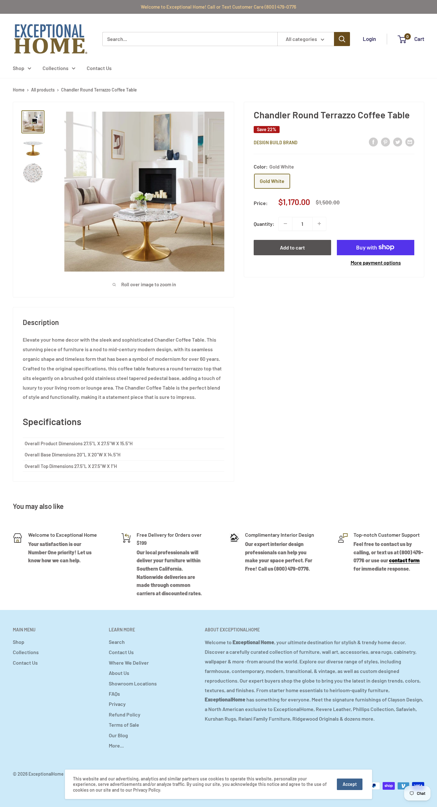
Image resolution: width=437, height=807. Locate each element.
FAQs (114, 694)
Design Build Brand (276, 142)
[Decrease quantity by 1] (285, 223)
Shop (18, 68)
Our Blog (118, 735)
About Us (119, 673)
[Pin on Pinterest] (385, 141)
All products (43, 89)
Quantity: (264, 223)
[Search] (342, 39)
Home (19, 89)
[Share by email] (409, 141)
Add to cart (292, 247)
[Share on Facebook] (373, 141)
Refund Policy (124, 714)
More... (116, 745)
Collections (55, 68)
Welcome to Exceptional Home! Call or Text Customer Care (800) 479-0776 (218, 7)
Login (369, 39)
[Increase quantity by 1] (319, 223)
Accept (350, 784)
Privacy (117, 704)
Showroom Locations (133, 683)
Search (117, 642)
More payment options (376, 262)
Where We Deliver (129, 663)
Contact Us (99, 68)
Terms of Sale (124, 725)
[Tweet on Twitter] (397, 141)
